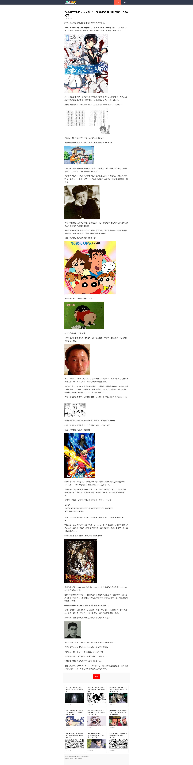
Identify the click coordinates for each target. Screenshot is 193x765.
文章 (118, 2)
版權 (81, 758)
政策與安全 (72, 758)
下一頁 (96, 676)
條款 (76, 758)
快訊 (125, 2)
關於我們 (67, 758)
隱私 (79, 758)
